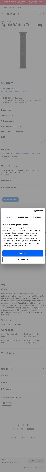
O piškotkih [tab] (37, 217)
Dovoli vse (23, 253)
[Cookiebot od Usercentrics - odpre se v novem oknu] (34, 211)
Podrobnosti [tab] (23, 217)
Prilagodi (21, 259)
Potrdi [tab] (8, 217)
